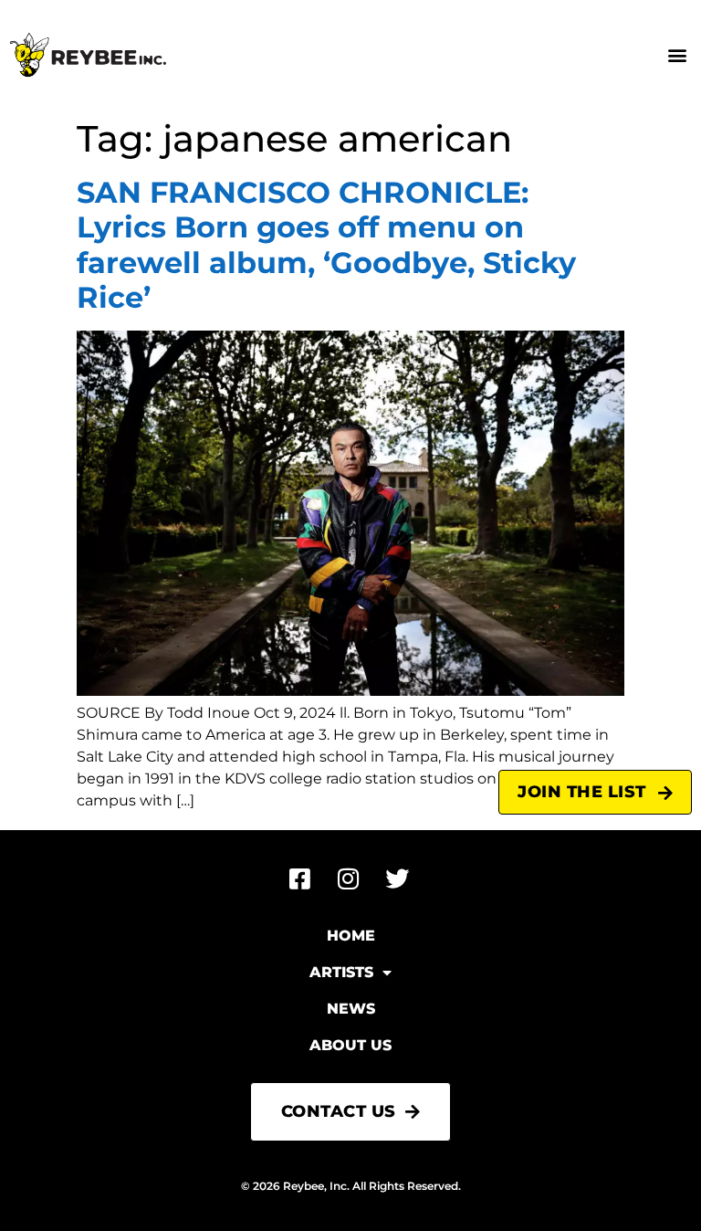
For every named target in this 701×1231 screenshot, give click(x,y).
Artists (341, 972)
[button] (677, 55)
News (351, 1008)
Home (351, 935)
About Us (350, 1045)
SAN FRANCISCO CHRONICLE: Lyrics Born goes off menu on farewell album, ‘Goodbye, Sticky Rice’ (326, 244)
